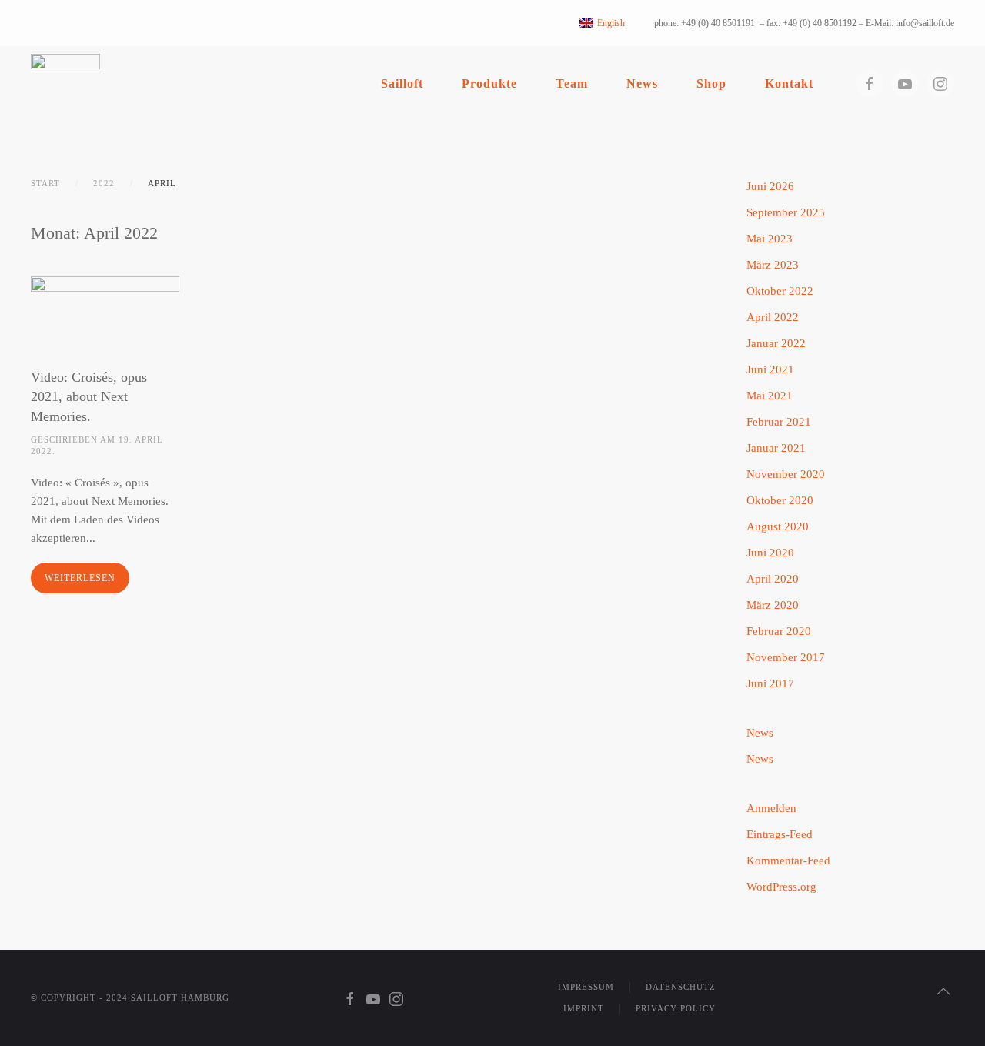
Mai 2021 (769, 395)
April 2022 (772, 317)
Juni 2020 (770, 552)
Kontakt (789, 83)
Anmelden (771, 808)
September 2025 (785, 212)
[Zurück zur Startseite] (65, 83)
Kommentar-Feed (788, 860)
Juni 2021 (770, 369)
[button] (943, 991)
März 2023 (772, 265)
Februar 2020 (778, 631)
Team (572, 83)
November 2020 (785, 474)
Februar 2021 (778, 422)
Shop (711, 83)
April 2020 (772, 579)
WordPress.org (781, 887)
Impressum (586, 986)
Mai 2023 (769, 238)
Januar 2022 (776, 343)
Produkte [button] (489, 83)
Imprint (583, 1008)
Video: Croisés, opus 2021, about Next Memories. (89, 396)
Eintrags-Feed (779, 834)
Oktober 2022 (779, 291)
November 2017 (785, 657)
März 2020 (772, 605)
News (642, 83)
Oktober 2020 (779, 500)
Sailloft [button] (402, 83)
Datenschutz (681, 986)
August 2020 (777, 526)
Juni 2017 (770, 683)
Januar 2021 (776, 448)
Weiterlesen (80, 578)
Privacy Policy (676, 1008)
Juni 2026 (770, 186)
